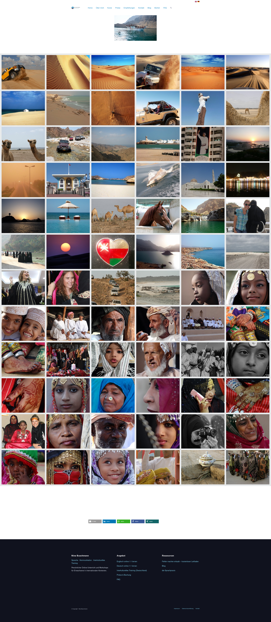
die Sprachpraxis (168, 570)
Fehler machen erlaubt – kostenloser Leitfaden (180, 561)
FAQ (118, 579)
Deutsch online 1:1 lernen (127, 565)
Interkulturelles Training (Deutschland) (132, 570)
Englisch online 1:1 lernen (127, 561)
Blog (163, 565)
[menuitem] (90, 7)
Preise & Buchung (124, 574)
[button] (95, 521)
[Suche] (171, 7)
